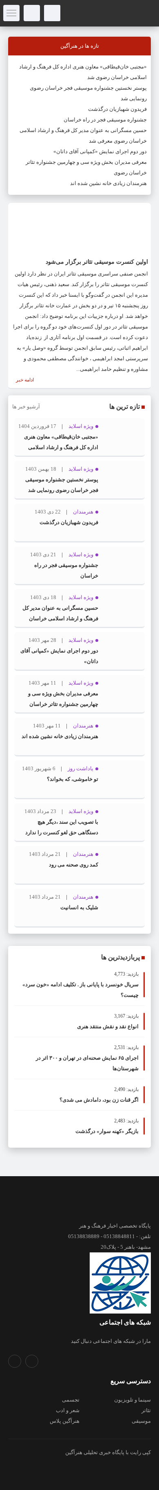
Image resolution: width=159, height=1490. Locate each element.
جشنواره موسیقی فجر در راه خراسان (105, 120)
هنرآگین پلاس (65, 1421)
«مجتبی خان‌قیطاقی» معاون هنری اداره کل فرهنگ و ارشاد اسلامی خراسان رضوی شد (61, 447)
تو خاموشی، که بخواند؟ (72, 779)
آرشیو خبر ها (26, 406)
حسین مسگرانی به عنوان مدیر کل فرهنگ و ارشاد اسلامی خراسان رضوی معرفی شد (60, 618)
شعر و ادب (68, 1410)
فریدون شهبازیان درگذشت (117, 109)
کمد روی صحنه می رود (73, 865)
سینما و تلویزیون (132, 1400)
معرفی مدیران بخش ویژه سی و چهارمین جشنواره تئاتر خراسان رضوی (63, 704)
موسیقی (141, 1421)
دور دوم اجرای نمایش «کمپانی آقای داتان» (100, 151)
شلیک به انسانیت (79, 907)
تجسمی (71, 1400)
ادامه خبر (24, 380)
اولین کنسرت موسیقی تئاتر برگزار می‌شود (97, 262)
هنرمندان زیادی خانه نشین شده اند (108, 183)
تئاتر (146, 1410)
